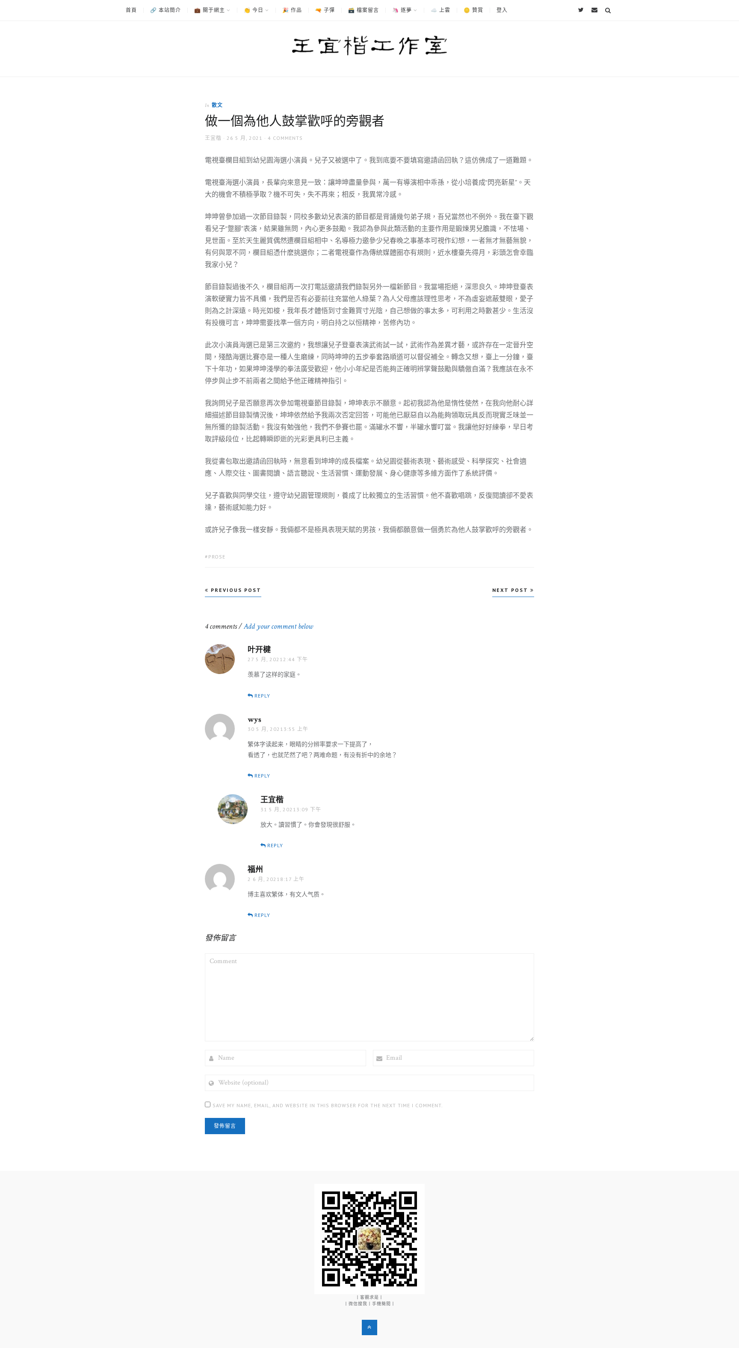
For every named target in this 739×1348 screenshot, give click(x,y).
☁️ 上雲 (440, 10)
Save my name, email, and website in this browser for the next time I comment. (328, 1105)
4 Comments (285, 138)
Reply (262, 695)
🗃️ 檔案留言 (363, 10)
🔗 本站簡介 (165, 10)
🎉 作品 (292, 10)
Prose (216, 556)
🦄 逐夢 (402, 10)
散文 (217, 105)
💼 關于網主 (209, 10)
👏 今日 (253, 10)
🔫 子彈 (325, 10)
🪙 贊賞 (473, 10)
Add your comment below (278, 626)
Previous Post (235, 590)
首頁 (131, 10)
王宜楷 (213, 138)
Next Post (511, 590)
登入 (502, 10)
